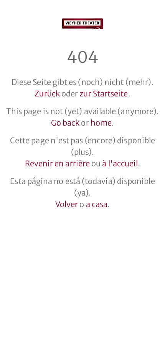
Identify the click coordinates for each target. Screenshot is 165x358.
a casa (96, 204)
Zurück (47, 93)
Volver (66, 204)
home (101, 123)
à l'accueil (120, 163)
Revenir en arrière (57, 163)
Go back (65, 123)
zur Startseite (103, 93)
